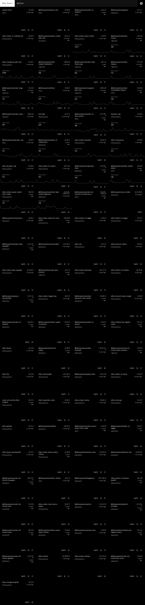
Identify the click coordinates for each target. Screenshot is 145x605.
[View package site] (32, 30)
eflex (4, 13)
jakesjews (114, 13)
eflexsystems (7, 39)
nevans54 (42, 41)
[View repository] (28, 30)
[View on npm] (23, 30)
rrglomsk (114, 41)
